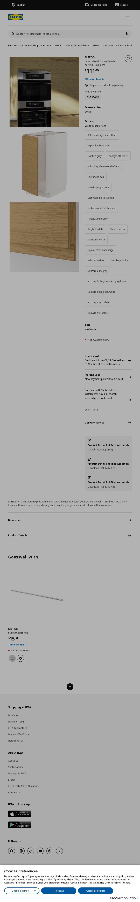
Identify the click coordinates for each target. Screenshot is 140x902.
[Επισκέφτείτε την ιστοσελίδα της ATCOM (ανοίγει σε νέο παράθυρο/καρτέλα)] (123, 898)
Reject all (59, 890)
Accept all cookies (95, 890)
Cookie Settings (20, 890)
